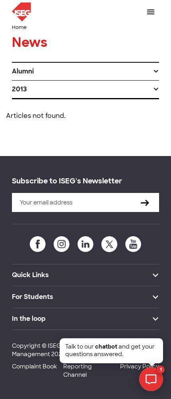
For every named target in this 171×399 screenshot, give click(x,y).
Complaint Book (34, 366)
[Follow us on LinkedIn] (85, 244)
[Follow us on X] (109, 244)
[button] (85, 71)
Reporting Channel (77, 370)
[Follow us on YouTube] (133, 244)
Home (19, 27)
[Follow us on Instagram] (62, 244)
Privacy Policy (139, 366)
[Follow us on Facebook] (38, 244)
